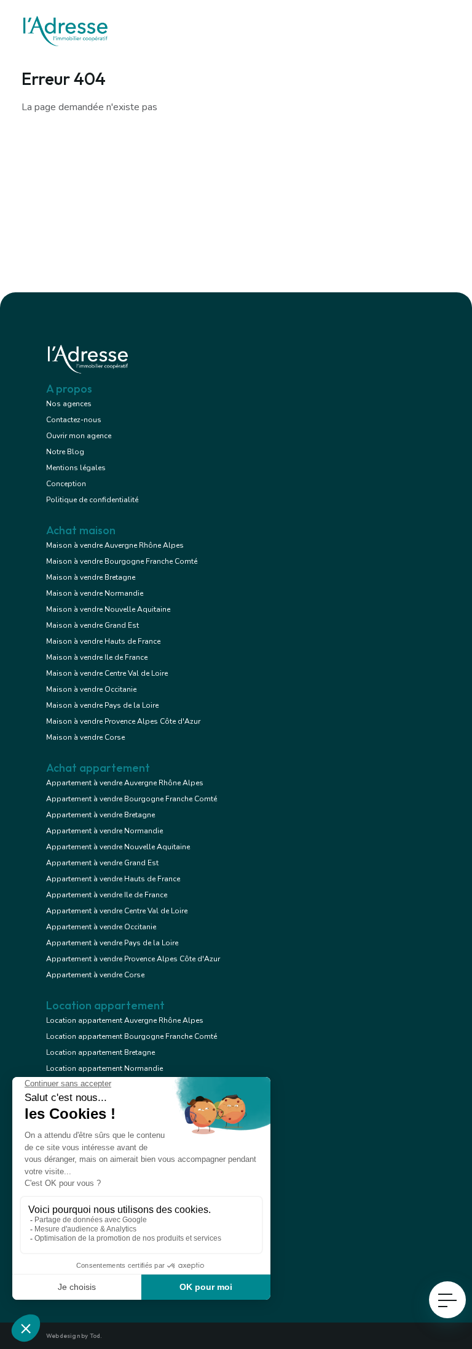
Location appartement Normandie (104, 1068)
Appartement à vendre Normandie (104, 831)
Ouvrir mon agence (78, 436)
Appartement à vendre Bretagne (100, 815)
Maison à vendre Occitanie (91, 689)
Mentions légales (76, 468)
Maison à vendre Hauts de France (103, 641)
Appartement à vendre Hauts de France (113, 879)
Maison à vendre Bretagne (90, 577)
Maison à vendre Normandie (94, 593)
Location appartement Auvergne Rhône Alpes (124, 1020)
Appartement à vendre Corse (95, 975)
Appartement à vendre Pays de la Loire (112, 943)
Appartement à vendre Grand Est (102, 863)
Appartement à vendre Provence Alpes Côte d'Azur (133, 959)
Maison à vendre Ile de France (97, 657)
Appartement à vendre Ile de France (106, 895)
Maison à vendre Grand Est (92, 625)
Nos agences (69, 404)
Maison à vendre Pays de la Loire (102, 705)
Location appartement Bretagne (100, 1052)
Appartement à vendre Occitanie (101, 927)
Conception (66, 484)
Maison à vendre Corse (85, 737)
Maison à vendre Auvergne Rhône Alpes (115, 545)
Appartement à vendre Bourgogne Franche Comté (131, 799)
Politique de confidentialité (92, 500)
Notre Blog (65, 452)
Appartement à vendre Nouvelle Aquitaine (118, 847)
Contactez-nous (73, 420)
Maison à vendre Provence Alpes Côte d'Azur (123, 721)
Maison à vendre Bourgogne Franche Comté (121, 561)
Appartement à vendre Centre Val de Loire (116, 911)
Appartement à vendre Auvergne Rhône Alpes (124, 783)
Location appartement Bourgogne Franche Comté (131, 1036)
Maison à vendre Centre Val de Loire (107, 673)
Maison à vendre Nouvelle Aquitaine (108, 609)
